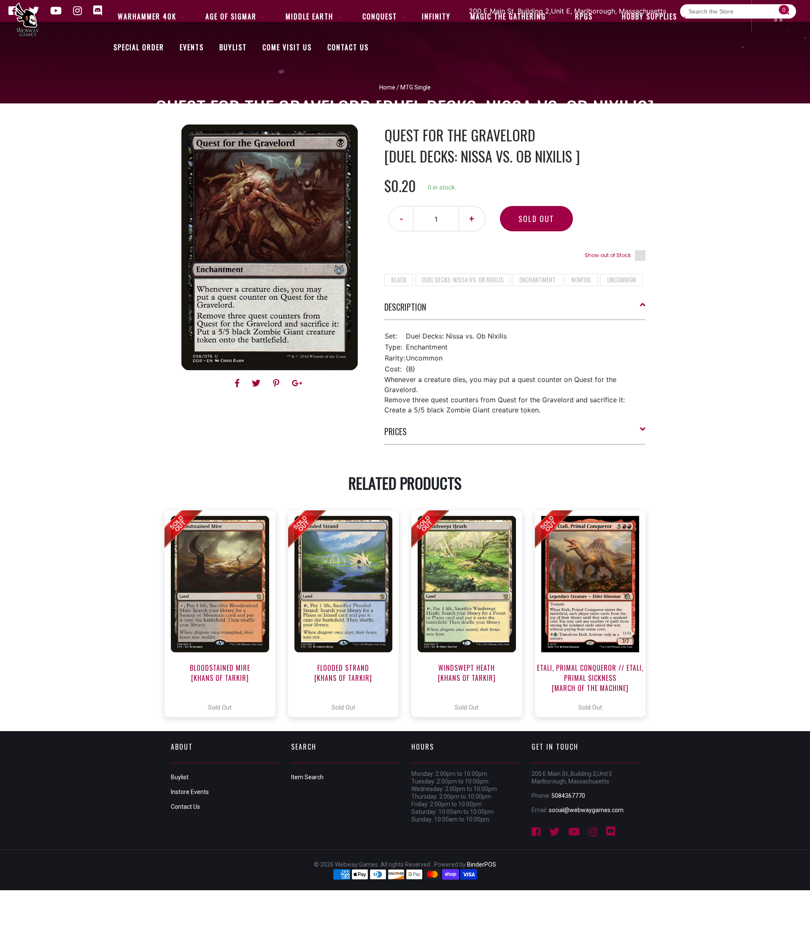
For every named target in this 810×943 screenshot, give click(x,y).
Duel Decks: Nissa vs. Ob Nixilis (463, 279)
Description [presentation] (405, 307)
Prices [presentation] (395, 431)
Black (398, 279)
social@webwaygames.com (586, 810)
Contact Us (185, 806)
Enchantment (537, 279)
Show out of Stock (608, 255)
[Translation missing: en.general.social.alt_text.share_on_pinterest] (277, 383)
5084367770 (568, 795)
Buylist (180, 777)
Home (387, 87)
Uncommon (621, 279)
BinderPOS (481, 864)
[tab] (515, 310)
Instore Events (190, 792)
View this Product (223, 614)
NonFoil (581, 279)
